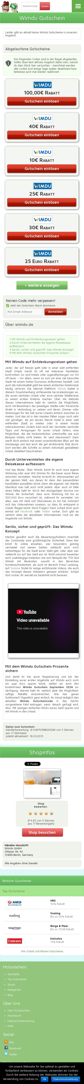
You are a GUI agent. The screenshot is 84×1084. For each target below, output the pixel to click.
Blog (10, 995)
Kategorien (14, 989)
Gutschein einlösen (42, 101)
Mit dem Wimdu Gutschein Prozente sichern (39, 352)
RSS (11, 1042)
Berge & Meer (59, 926)
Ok (44, 1079)
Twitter (46, 511)
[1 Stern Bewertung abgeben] (30, 813)
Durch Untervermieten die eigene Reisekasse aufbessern (39, 344)
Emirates (56, 938)
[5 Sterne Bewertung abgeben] (51, 813)
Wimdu (61, 388)
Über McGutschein (19, 1010)
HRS (53, 900)
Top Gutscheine (13, 891)
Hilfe (10, 1026)
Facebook (27, 511)
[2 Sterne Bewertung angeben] (35, 813)
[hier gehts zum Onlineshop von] (42, 784)
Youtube (15, 568)
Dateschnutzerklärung (65, 1079)
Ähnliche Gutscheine (16, 881)
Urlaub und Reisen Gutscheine (44, 951)
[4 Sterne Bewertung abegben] (46, 813)
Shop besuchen (42, 832)
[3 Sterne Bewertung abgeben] (41, 813)
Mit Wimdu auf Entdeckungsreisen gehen (37, 339)
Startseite (13, 974)
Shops (11, 984)
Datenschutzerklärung (21, 1021)
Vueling (55, 913)
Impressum (14, 1015)
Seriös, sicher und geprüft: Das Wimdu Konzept (41, 349)
